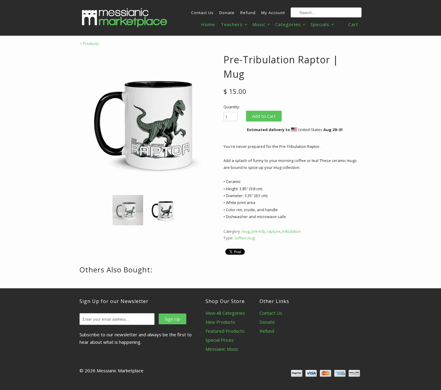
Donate (227, 12)
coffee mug (244, 238)
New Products (220, 322)
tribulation (291, 231)
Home (208, 24)
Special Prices (220, 340)
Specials (321, 24)
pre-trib (258, 231)
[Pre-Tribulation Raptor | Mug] (149, 121)
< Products (89, 43)
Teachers (234, 24)
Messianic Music (222, 349)
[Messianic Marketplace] (125, 17)
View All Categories (225, 313)
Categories (290, 24)
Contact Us (202, 12)
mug (246, 231)
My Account (273, 12)
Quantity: (232, 107)
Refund (248, 12)
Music (260, 24)
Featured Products (225, 331)
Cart (353, 24)
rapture (273, 231)
